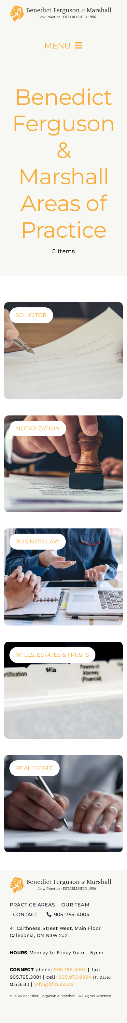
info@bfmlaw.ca (53, 984)
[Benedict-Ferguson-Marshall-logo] (63, 6)
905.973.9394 (75, 977)
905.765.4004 (70, 970)
